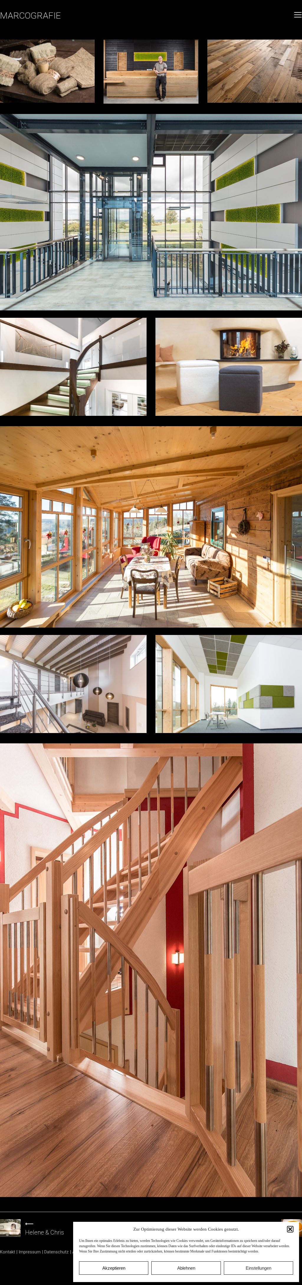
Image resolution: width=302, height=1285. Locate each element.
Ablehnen (186, 1268)
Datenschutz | (58, 1252)
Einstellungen (258, 1268)
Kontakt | (9, 1252)
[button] (290, 1229)
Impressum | (31, 1252)
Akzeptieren (113, 1268)
